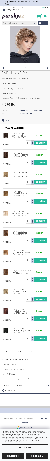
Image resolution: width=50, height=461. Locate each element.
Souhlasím (37, 456)
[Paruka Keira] (5, 135)
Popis (6, 352)
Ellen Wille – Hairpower (31, 111)
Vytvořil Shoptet (26, 427)
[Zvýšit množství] (32, 141)
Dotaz (7, 120)
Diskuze (31, 352)
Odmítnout (13, 456)
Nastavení (25, 447)
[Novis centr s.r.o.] (13, 16)
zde (39, 440)
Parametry (18, 352)
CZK (43, 8)
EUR (46, 8)
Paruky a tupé (26, 114)
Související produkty (13, 386)
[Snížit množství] (32, 144)
